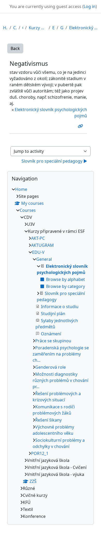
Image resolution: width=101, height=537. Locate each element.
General (62, 28)
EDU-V (53, 28)
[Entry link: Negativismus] (81, 126)
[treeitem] (50, 352)
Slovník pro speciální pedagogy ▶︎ (54, 161)
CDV (22, 28)
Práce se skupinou (53, 341)
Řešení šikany (48, 420)
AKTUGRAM (42, 245)
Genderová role (50, 367)
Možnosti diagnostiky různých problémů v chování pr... (60, 380)
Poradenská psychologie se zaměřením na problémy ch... (61, 354)
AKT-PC (38, 238)
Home (5, 28)
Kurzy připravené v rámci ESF (38, 28)
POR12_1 (39, 453)
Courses (15, 28)
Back (15, 48)
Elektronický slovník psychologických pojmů (83, 28)
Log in (90, 6)
